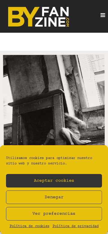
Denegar (54, 197)
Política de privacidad (75, 226)
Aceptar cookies (54, 180)
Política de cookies (30, 226)
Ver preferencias (54, 213)
